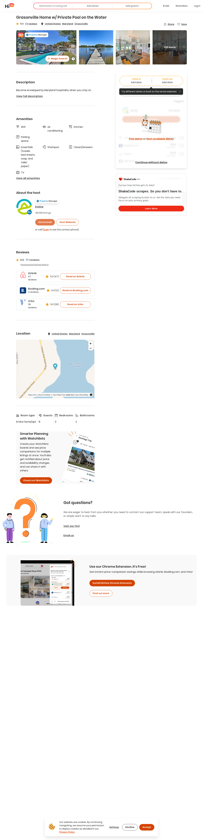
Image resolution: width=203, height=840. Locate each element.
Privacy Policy (67, 832)
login (46, 229)
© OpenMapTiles (58, 394)
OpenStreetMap (81, 394)
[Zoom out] (90, 348)
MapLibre (32, 394)
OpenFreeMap (44, 394)
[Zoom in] (90, 343)
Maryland (67, 23)
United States (53, 23)
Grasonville (81, 23)
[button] (166, 6)
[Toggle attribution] (91, 395)
